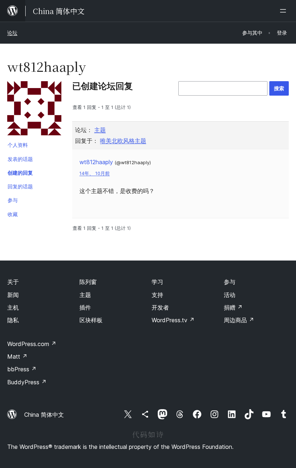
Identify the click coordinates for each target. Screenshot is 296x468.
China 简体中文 (44, 414)
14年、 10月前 (94, 173)
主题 (100, 130)
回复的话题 (20, 186)
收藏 (13, 214)
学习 (157, 281)
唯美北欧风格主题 (123, 140)
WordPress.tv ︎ (173, 320)
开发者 (160, 307)
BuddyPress (27, 382)
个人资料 (18, 145)
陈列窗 (88, 281)
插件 (85, 307)
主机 (13, 307)
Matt (17, 356)
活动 (229, 294)
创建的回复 (20, 173)
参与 (13, 200)
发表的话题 (20, 159)
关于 (13, 281)
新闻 (13, 294)
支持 (157, 294)
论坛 (12, 33)
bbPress (21, 369)
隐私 (13, 320)
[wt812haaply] (34, 109)
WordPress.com (31, 343)
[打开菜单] (284, 11)
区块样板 (91, 320)
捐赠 (233, 307)
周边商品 (239, 320)
